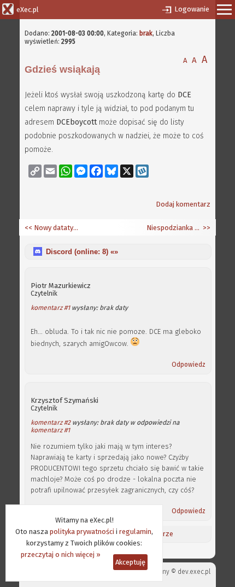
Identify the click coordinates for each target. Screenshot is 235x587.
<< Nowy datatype (52, 228)
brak (145, 33)
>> (205, 228)
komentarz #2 (50, 422)
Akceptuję (130, 562)
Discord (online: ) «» (82, 252)
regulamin (135, 531)
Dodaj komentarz (183, 204)
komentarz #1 (50, 308)
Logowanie (191, 9)
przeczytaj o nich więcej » (61, 554)
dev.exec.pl (194, 572)
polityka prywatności (82, 531)
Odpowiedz (188, 364)
